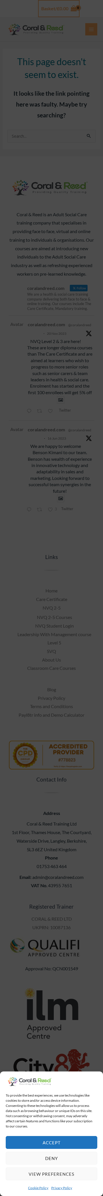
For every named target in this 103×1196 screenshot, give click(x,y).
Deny (51, 1158)
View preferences (51, 1174)
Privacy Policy (61, 1188)
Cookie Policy (38, 1188)
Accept (52, 1142)
